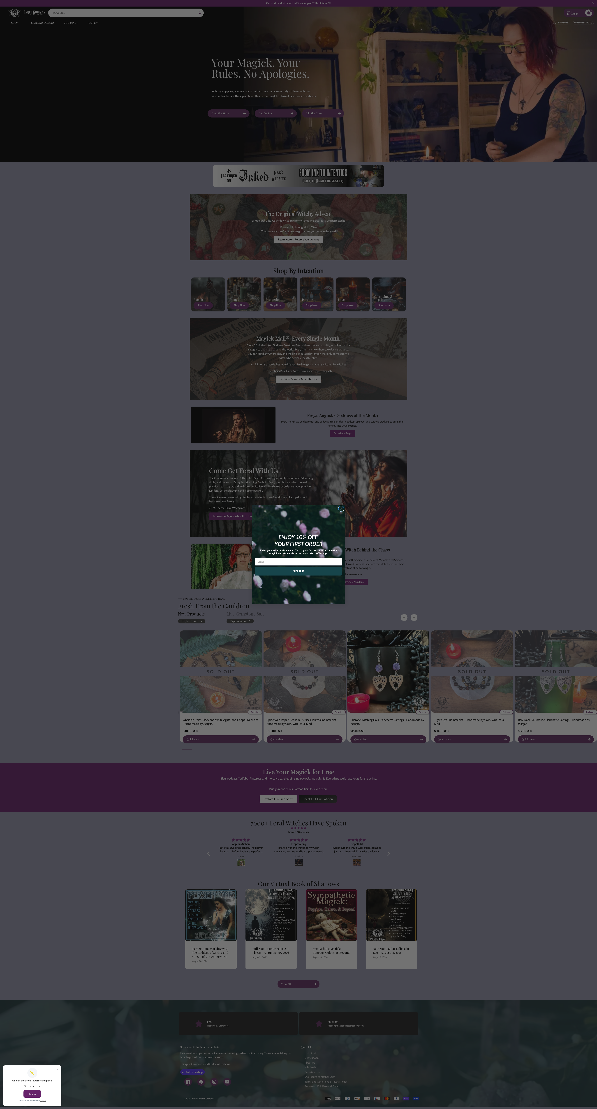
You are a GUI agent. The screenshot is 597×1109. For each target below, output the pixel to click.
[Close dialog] (341, 508)
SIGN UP (298, 571)
